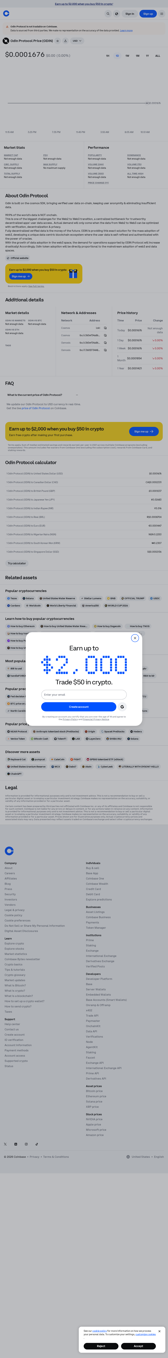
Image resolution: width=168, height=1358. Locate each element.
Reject (101, 1346)
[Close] (159, 1331)
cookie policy (99, 1330)
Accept (138, 1346)
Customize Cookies (146, 1334)
